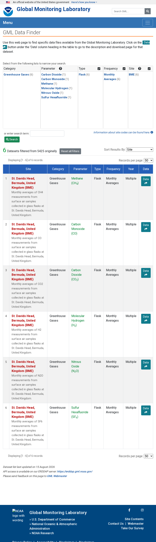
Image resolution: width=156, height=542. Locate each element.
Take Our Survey (132, 528)
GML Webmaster (57, 476)
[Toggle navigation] (147, 22)
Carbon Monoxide (53, 79)
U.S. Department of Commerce (53, 519)
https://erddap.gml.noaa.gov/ (74, 471)
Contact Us (116, 523)
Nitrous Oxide (50, 93)
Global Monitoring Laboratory (53, 9)
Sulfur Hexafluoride (54, 97)
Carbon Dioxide (51, 74)
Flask (82, 74)
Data (146, 179)
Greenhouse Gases (16, 74)
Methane (47, 83)
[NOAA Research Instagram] (137, 510)
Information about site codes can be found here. (121, 132)
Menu (8, 22)
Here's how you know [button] (83, 2)
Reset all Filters (70, 151)
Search (13, 139)
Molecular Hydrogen (54, 88)
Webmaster (136, 523)
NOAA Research (43, 533)
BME (132, 74)
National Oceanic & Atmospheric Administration (53, 526)
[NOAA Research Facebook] (124, 510)
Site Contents (134, 519)
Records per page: (131, 160)
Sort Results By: (114, 149)
